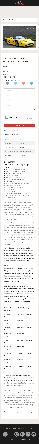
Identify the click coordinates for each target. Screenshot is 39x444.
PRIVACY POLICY (25, 440)
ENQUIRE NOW (19, 125)
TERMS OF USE (13, 440)
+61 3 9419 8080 (9, 77)
